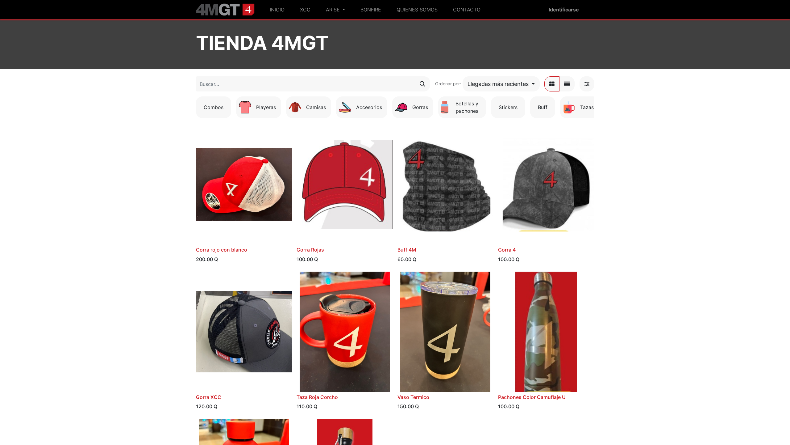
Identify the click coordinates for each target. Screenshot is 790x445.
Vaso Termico (413, 397)
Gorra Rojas (310, 250)
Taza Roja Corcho (317, 397)
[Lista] (567, 83)
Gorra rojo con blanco (221, 250)
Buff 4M (406, 250)
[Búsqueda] (422, 83)
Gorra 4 (507, 250)
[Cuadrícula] (551, 83)
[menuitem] (277, 9)
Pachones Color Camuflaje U (532, 397)
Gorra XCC (208, 397)
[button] (501, 83)
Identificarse (564, 9)
